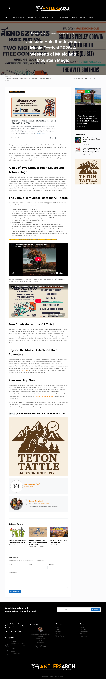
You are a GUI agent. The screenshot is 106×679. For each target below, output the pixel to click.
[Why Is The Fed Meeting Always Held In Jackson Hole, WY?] (78, 140)
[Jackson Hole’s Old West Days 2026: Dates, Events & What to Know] (38, 532)
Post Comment (14, 591)
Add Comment (13, 572)
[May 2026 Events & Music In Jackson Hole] (59, 532)
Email (31, 564)
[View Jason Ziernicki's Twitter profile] (25, 503)
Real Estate (31, 17)
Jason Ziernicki (53, 33)
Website (51, 564)
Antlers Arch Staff (40, 33)
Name (11, 564)
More (90, 17)
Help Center (84, 631)
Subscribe (95, 609)
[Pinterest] (94, 78)
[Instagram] (15, 631)
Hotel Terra (24, 370)
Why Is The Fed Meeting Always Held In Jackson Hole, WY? (91, 139)
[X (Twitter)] (90, 78)
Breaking (81, 91)
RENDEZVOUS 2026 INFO (17, 92)
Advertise (58, 631)
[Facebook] (86, 78)
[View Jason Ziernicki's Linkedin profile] (25, 507)
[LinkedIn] (99, 78)
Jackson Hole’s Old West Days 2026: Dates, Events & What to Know (38, 542)
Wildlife (82, 17)
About (57, 627)
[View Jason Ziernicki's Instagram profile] (25, 500)
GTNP (87, 91)
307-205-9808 (15, 653)
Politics (54, 17)
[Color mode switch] (9, 8)
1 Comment (41, 546)
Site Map (58, 634)
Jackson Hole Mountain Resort (44, 396)
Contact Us (58, 629)
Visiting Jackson (17, 17)
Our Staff (83, 629)
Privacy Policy (59, 636)
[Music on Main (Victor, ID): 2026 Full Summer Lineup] (18, 532)
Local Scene (43, 17)
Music (73, 17)
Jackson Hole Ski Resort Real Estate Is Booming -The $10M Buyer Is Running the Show (91, 150)
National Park (64, 17)
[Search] (6, 17)
